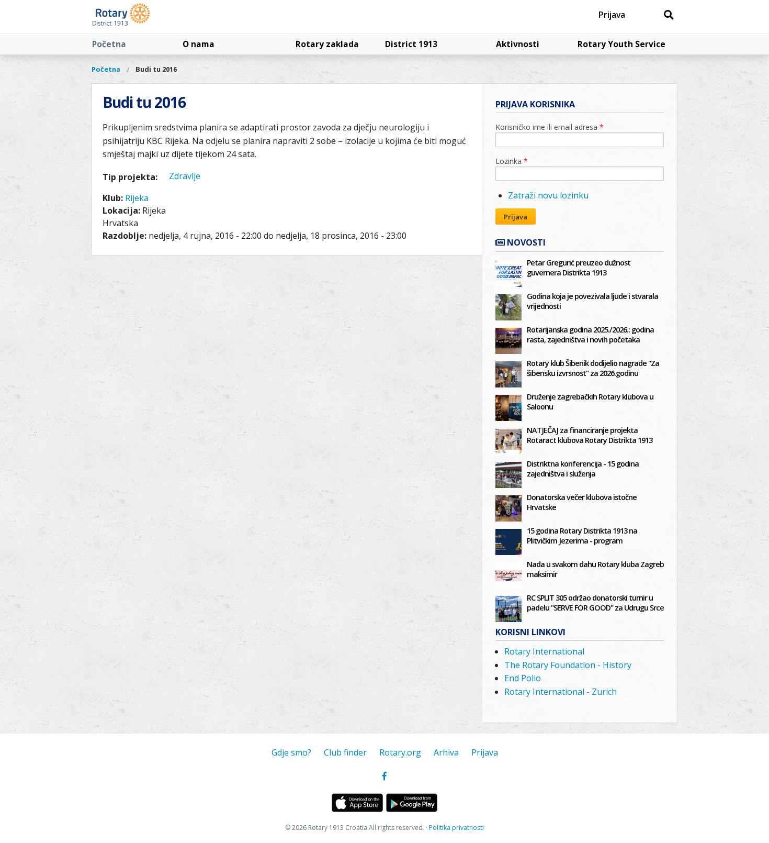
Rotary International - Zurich (560, 691)
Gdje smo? (291, 752)
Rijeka (137, 198)
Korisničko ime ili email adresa (549, 127)
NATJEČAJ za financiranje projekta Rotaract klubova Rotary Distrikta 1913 (589, 435)
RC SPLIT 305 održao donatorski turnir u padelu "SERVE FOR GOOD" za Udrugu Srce (595, 603)
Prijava (611, 14)
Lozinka (511, 161)
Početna (109, 44)
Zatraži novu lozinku (548, 195)
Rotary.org (400, 752)
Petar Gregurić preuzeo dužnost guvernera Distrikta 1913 (578, 268)
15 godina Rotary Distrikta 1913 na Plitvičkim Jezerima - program (582, 536)
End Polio (522, 678)
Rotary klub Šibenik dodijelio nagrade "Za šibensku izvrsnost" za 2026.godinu (593, 368)
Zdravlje (184, 176)
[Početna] (145, 17)
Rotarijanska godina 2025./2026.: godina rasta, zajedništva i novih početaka (590, 335)
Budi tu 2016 (156, 69)
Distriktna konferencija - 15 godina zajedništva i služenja (583, 469)
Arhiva (446, 752)
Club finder (345, 752)
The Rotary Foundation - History (567, 665)
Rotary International (544, 651)
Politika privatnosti (456, 827)
